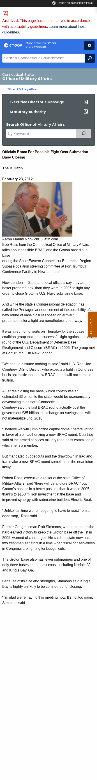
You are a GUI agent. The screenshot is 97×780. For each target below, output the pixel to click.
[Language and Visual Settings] (89, 45)
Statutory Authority (28, 111)
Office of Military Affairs (22, 89)
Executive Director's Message (37, 102)
